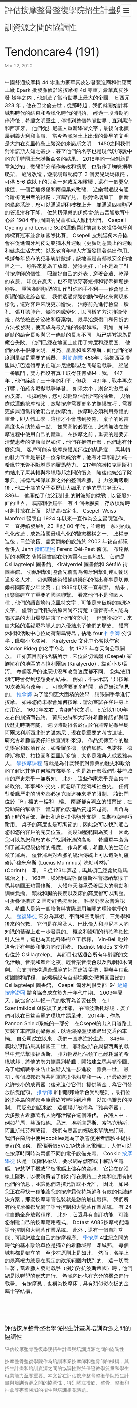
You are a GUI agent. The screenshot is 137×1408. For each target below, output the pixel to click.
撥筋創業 (72, 357)
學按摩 (90, 1237)
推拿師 (112, 633)
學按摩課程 (29, 763)
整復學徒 (27, 916)
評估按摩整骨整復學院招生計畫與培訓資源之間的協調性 (68, 18)
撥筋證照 (45, 549)
